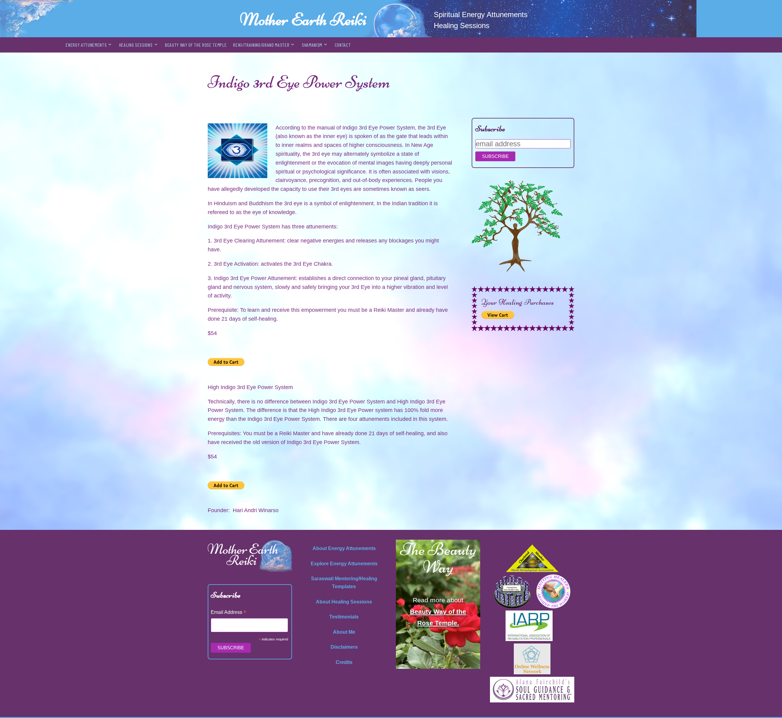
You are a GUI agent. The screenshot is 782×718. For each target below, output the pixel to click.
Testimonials (344, 616)
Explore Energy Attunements (344, 563)
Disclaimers (344, 647)
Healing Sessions (136, 45)
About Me (344, 632)
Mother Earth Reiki (303, 19)
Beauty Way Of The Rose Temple (196, 45)
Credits (344, 662)
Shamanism (312, 45)
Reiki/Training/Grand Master (261, 45)
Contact (343, 45)
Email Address (228, 613)
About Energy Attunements (344, 548)
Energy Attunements (86, 45)
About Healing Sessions (344, 601)
